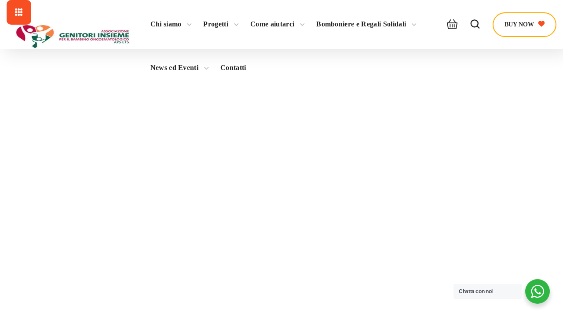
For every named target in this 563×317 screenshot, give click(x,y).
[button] (449, 25)
